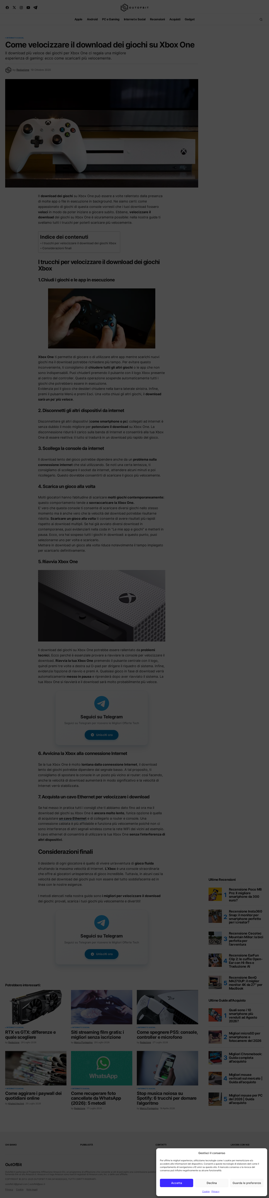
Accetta (176, 1183)
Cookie (206, 1191)
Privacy (215, 1191)
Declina (212, 1183)
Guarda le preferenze (247, 1183)
